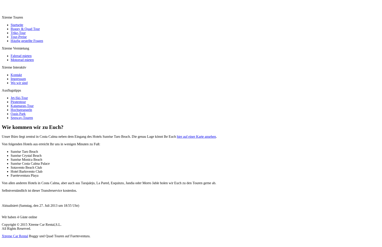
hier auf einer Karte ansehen (196, 136)
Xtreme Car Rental (15, 236)
